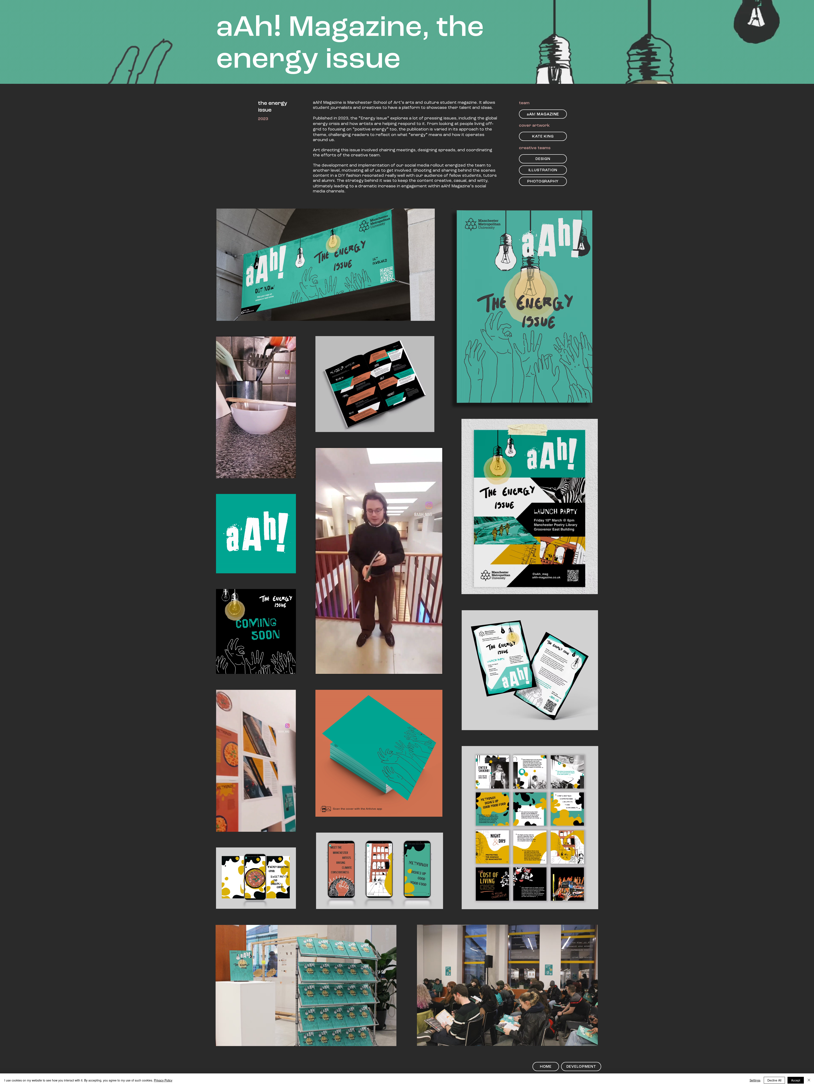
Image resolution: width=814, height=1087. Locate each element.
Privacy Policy (163, 1080)
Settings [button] (755, 1080)
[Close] (808, 1080)
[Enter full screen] (290, 472)
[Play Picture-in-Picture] (283, 472)
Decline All (774, 1080)
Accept (795, 1080)
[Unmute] (228, 472)
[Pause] (221, 472)
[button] (290, 827)
